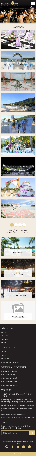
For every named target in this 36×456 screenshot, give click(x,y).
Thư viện (4, 352)
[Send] (32, 433)
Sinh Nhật (4, 339)
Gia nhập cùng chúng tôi (10, 362)
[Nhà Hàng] (18, 268)
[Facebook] (12, 446)
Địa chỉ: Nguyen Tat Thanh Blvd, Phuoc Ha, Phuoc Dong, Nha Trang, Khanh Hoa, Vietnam (17, 401)
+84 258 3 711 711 (13, 418)
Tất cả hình (18, 317)
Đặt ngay (18, 454)
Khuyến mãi (5, 359)
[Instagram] (23, 446)
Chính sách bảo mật (8, 375)
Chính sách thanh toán (9, 382)
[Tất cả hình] (18, 310)
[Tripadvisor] (6, 446)
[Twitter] (18, 446)
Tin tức (3, 355)
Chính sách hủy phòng (9, 385)
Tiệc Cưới (4, 336)
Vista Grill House (18, 296)
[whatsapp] (29, 446)
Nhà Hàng (18, 274)
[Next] (24, 225)
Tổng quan (18, 253)
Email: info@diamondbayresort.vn (13, 414)
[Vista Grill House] (18, 289)
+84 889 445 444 (27, 418)
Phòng (3, 332)
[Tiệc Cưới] (18, 39)
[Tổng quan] (18, 246)
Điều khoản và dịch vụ (9, 371)
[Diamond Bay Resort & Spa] (9, 3)
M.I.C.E (3, 343)
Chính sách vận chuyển (9, 378)
